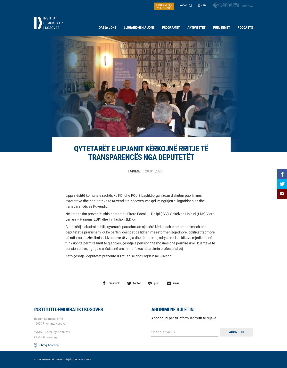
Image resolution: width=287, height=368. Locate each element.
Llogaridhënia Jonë (139, 27)
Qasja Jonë (107, 27)
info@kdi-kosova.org (45, 337)
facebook (114, 283)
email (176, 283)
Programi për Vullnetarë (164, 6)
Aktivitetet (196, 27)
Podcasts (245, 27)
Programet (171, 27)
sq (199, 5)
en (204, 5)
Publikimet (221, 27)
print (157, 283)
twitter (137, 283)
